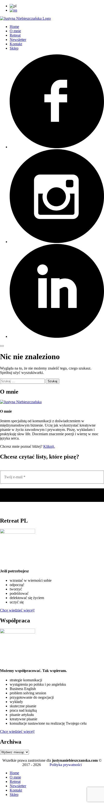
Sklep (14, 48)
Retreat (15, 35)
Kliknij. (49, 446)
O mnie (15, 31)
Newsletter (18, 40)
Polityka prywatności (66, 765)
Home (14, 27)
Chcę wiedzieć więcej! (17, 610)
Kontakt (16, 44)
